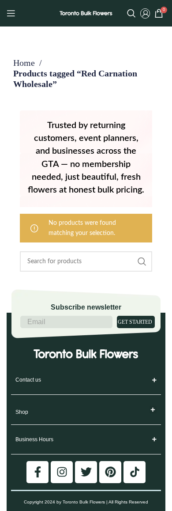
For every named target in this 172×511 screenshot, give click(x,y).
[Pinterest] (110, 472)
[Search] (131, 13)
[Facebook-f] (37, 472)
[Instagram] (62, 472)
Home (25, 63)
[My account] (145, 13)
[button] (153, 409)
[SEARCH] (142, 261)
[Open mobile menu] (11, 13)
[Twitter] (86, 472)
